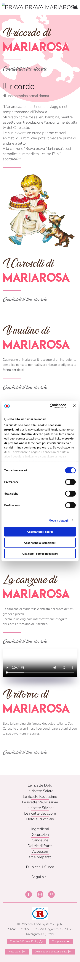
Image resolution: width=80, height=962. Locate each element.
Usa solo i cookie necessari (40, 553)
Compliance (58, 941)
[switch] (70, 482)
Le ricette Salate (40, 790)
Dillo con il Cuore (40, 866)
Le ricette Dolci (40, 785)
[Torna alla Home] (40, 7)
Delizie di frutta (40, 845)
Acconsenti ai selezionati (40, 542)
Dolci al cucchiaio (40, 819)
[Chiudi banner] (74, 406)
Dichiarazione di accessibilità (51, 951)
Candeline (40, 840)
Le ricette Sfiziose (40, 807)
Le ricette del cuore (40, 813)
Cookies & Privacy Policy (24, 941)
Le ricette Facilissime (40, 796)
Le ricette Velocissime (40, 802)
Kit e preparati (40, 857)
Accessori (40, 851)
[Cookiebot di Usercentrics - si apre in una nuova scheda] (50, 405)
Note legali (15, 951)
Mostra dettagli (59, 520)
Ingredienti (40, 828)
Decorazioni (40, 834)
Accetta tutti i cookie (40, 531)
